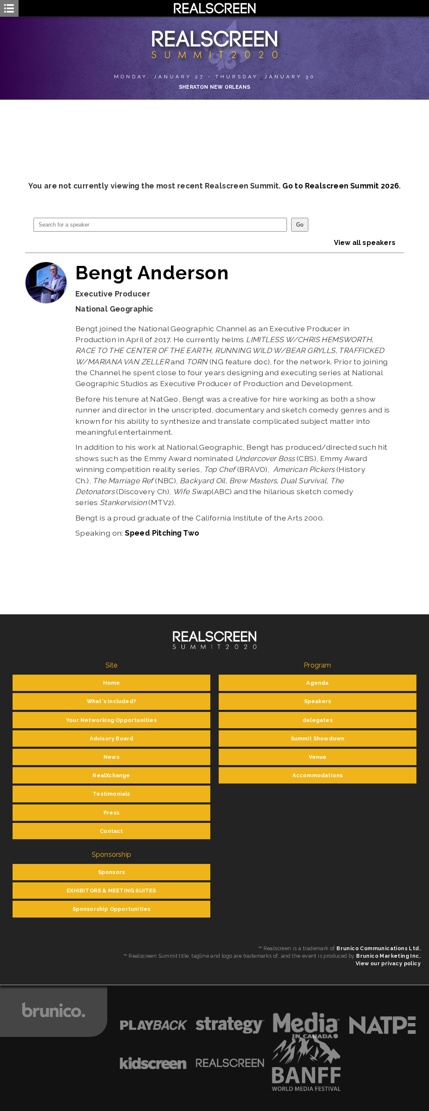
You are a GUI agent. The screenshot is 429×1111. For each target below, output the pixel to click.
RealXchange (111, 775)
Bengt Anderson (152, 273)
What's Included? (111, 701)
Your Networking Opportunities (111, 720)
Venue (318, 757)
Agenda (317, 683)
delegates (317, 720)
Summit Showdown (318, 738)
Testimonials (111, 794)
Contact (111, 831)
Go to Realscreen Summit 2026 (340, 185)
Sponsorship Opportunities (111, 909)
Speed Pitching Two (162, 532)
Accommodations (317, 775)
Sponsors (111, 872)
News (111, 757)
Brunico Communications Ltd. (378, 948)
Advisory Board (112, 738)
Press (111, 812)
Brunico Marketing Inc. (388, 956)
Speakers (317, 701)
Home (111, 683)
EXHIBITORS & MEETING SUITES (111, 890)
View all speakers (364, 243)
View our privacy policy (388, 963)
